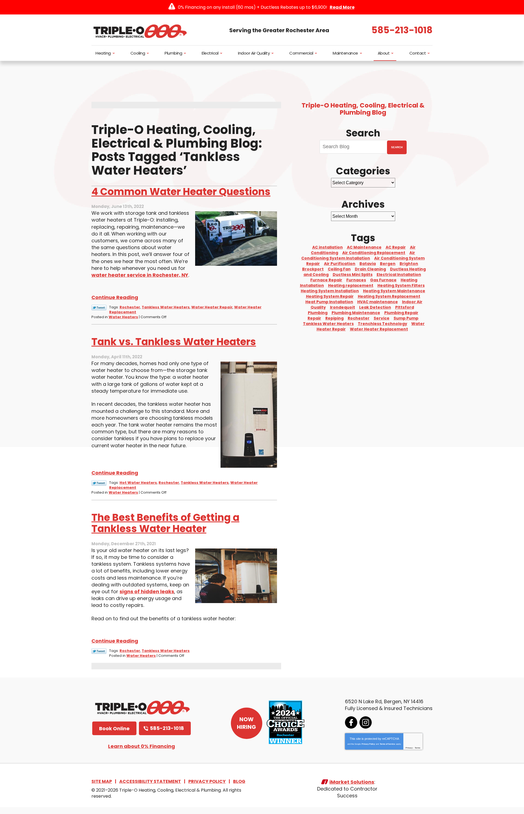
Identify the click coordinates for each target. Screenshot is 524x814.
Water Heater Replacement (379, 329)
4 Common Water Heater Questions (180, 192)
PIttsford (404, 307)
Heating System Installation (330, 291)
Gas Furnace (383, 280)
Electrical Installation (399, 274)
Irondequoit (342, 307)
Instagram (365, 722)
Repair (314, 318)
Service (381, 318)
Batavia (367, 263)
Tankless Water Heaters (166, 307)
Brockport (313, 269)
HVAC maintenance (377, 302)
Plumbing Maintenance (356, 312)
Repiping (334, 318)
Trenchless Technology (382, 323)
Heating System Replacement (389, 296)
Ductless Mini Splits (353, 274)
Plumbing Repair (401, 312)
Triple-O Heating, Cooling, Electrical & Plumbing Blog (363, 109)
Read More (342, 7)
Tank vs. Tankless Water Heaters (173, 342)
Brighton (409, 263)
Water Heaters (123, 317)
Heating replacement (350, 285)
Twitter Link (98, 307)
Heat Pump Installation (329, 302)
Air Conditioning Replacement (373, 252)
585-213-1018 (402, 30)
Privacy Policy (368, 744)
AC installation (327, 247)
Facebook (351, 722)
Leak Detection (375, 307)
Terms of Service (387, 744)
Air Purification (339, 263)
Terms (417, 748)
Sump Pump (406, 318)
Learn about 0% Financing (141, 746)
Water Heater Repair (212, 307)
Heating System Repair (330, 296)
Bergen (387, 263)
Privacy (409, 748)
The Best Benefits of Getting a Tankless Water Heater (165, 523)
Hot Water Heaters (138, 482)
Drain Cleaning (370, 269)
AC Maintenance (364, 247)
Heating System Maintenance (394, 291)
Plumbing (317, 312)
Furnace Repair (326, 280)
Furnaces (356, 280)
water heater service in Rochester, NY (139, 275)
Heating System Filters (401, 285)
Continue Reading (114, 297)
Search (397, 147)
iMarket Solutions (351, 782)
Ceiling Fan (339, 269)
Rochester (130, 307)
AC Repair (396, 247)
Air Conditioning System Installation (358, 255)
